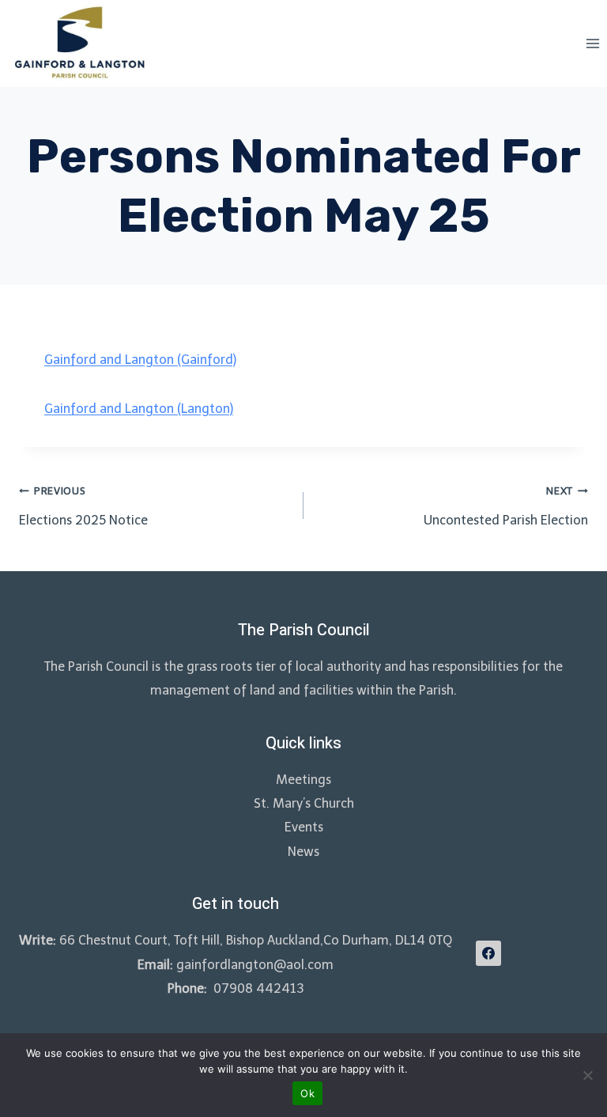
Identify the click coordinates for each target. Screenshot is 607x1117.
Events (304, 827)
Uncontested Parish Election (506, 506)
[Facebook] (488, 953)
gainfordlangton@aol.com (255, 964)
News (303, 851)
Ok (307, 1093)
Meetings (303, 779)
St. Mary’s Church (304, 803)
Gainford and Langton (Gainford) (140, 359)
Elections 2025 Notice (83, 506)
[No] (587, 1075)
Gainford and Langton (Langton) (138, 408)
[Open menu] (592, 43)
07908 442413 (257, 988)
